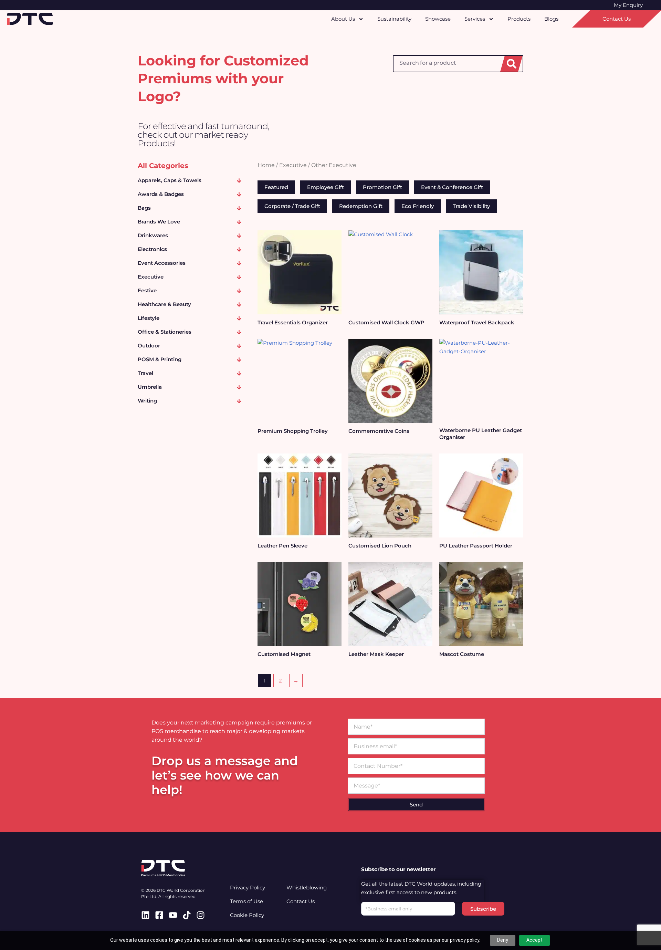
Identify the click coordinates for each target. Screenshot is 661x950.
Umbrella (150, 387)
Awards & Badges (161, 194)
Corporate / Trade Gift (292, 206)
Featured (276, 187)
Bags (144, 208)
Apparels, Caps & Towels (169, 180)
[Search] (511, 64)
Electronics (152, 249)
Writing (147, 400)
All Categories (163, 165)
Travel (145, 373)
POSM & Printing (159, 359)
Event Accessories (162, 263)
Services (474, 18)
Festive (147, 290)
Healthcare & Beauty (164, 304)
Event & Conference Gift (452, 187)
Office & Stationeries (164, 331)
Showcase (438, 18)
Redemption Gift (360, 206)
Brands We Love (159, 221)
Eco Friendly (417, 206)
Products (519, 18)
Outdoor (149, 345)
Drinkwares (153, 235)
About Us (343, 18)
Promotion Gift (382, 187)
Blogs (551, 18)
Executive (151, 276)
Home (266, 165)
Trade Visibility (471, 206)
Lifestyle (148, 318)
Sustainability (394, 18)
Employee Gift (325, 187)
